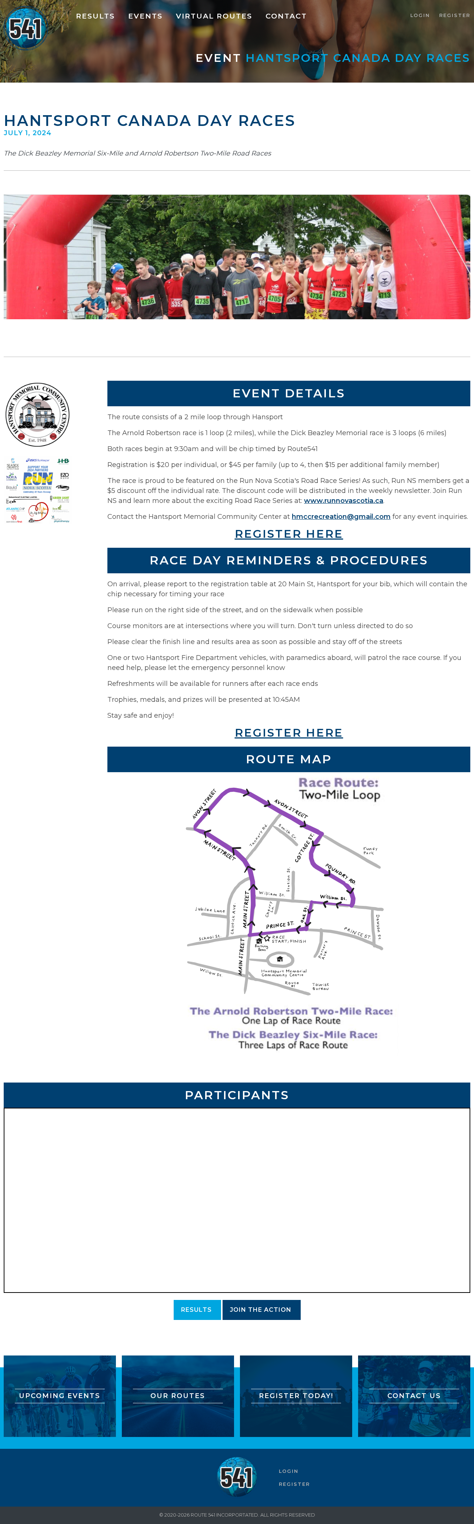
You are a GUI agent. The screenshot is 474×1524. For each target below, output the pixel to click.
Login (420, 15)
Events (145, 15)
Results (95, 15)
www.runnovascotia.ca (343, 501)
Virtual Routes (214, 15)
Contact (286, 15)
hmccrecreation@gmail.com (341, 517)
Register (454, 15)
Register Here (289, 534)
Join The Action (260, 1309)
